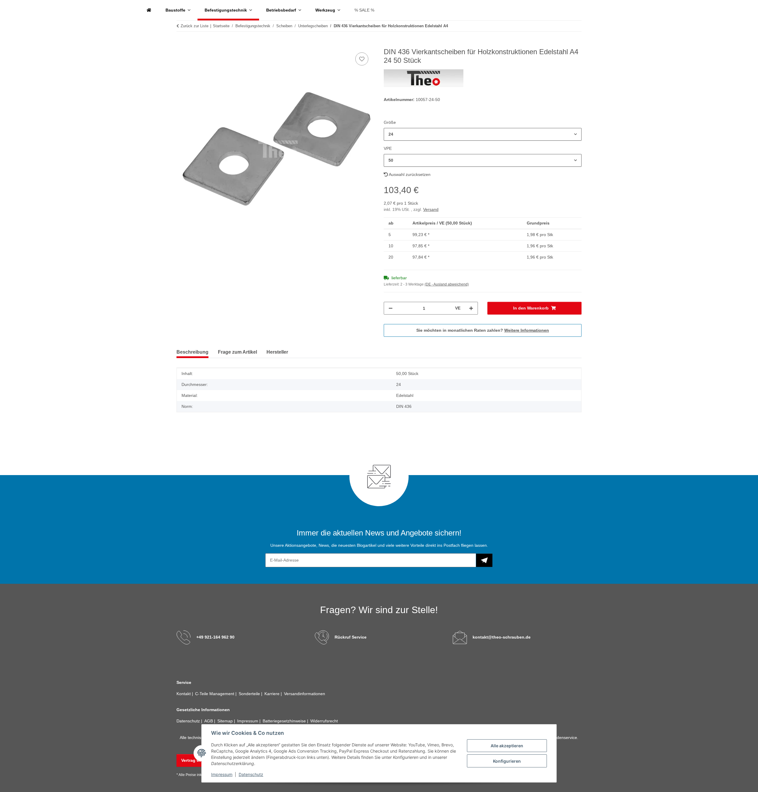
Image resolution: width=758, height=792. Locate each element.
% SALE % (364, 10)
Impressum (221, 774)
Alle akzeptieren (507, 745)
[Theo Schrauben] (148, 10)
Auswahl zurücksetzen (409, 174)
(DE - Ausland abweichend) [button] (447, 284)
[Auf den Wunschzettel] (361, 58)
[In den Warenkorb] (181, 44)
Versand (431, 209)
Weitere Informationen (526, 330)
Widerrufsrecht (324, 721)
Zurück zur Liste (194, 26)
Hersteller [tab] (277, 352)
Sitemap (225, 721)
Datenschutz (251, 774)
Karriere (272, 693)
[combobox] (483, 134)
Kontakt (184, 693)
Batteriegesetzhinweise (285, 721)
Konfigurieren (507, 761)
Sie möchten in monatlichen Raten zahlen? (482, 330)
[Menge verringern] (390, 308)
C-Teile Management (215, 693)
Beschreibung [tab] (192, 352)
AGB (209, 721)
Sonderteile (250, 693)
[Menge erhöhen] (471, 308)
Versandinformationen (304, 693)
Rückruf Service (351, 637)
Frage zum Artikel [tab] (237, 352)
